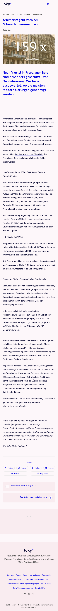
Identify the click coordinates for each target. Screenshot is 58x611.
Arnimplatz (37, 15)
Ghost (27, 607)
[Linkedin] (29, 594)
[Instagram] (25, 594)
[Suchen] (48, 4)
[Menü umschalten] (53, 4)
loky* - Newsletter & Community (26, 605)
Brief (34, 607)
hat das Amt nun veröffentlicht (29, 154)
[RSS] (33, 594)
